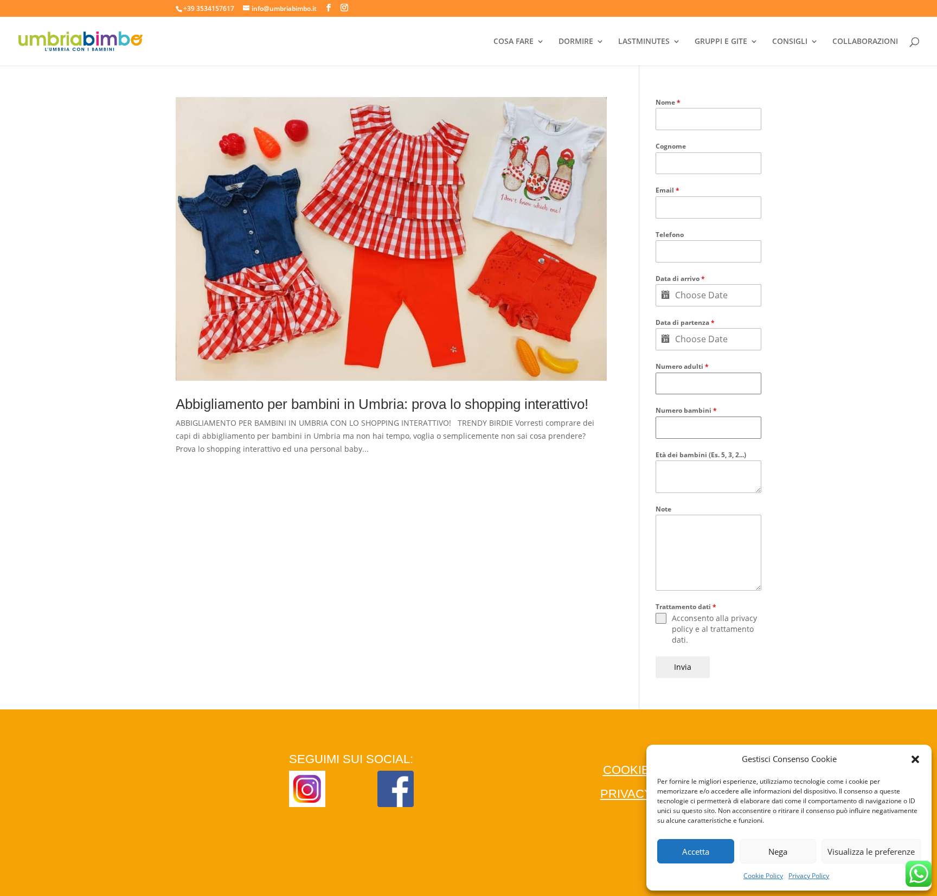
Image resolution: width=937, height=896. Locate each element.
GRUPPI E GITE (721, 41)
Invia (682, 667)
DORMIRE (576, 41)
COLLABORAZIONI (865, 41)
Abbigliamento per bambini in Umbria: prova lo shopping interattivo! (382, 404)
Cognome (671, 146)
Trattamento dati (686, 606)
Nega (777, 851)
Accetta (695, 851)
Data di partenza (685, 322)
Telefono (670, 234)
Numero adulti (682, 366)
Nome (668, 102)
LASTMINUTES (644, 41)
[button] (915, 759)
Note (663, 509)
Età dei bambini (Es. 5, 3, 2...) (701, 454)
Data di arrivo (680, 278)
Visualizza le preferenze (871, 851)
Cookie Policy (763, 875)
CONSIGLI (789, 41)
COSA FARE (513, 41)
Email (667, 190)
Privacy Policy (808, 875)
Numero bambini (686, 410)
